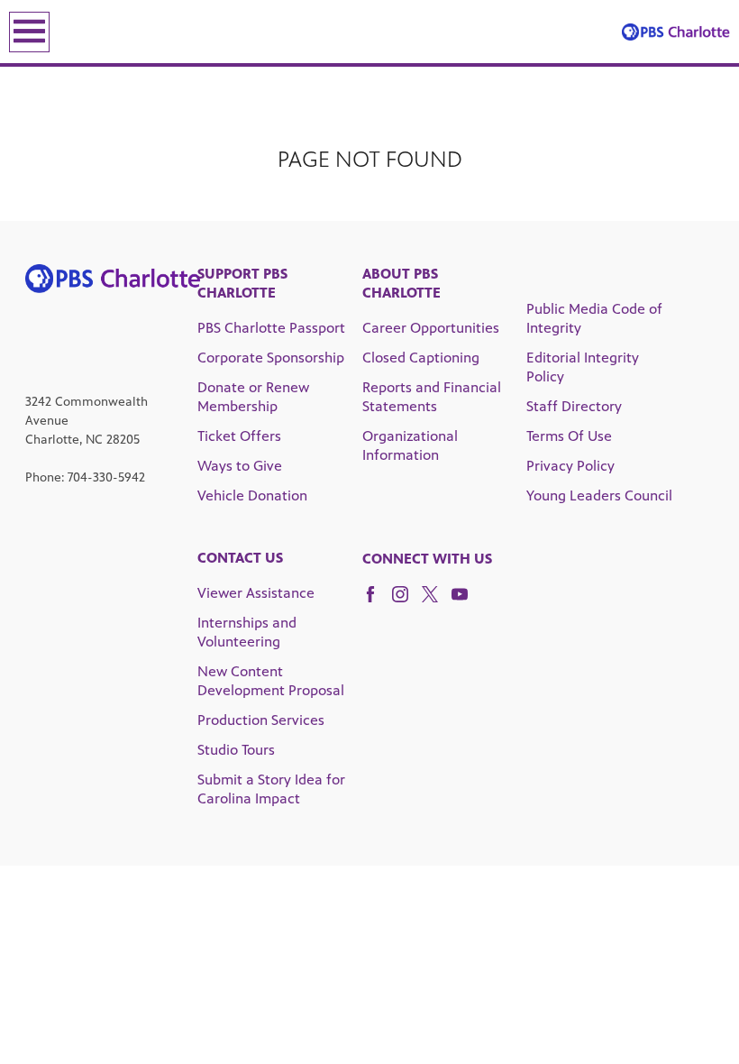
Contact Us (240, 557)
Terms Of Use (569, 436)
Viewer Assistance (256, 592)
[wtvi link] (676, 31)
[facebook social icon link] (377, 602)
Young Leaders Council (599, 495)
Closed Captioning (420, 357)
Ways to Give (239, 465)
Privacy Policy (570, 465)
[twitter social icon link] (437, 602)
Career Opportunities (430, 327)
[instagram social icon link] (407, 602)
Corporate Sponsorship (270, 357)
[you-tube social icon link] (466, 602)
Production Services (260, 720)
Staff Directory (574, 406)
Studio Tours (236, 749)
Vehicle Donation (252, 495)
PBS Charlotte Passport (271, 327)
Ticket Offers (239, 436)
